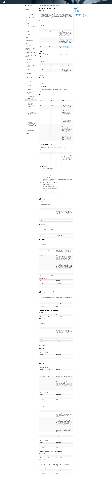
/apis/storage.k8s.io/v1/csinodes (79, 14)
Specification (76, 8)
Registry (27, 31)
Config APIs (29, 69)
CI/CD (27, 35)
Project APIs (29, 86)
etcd (26, 43)
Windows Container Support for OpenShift (30, 49)
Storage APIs (46, 5)
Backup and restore (29, 59)
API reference (28, 62)
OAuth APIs (29, 81)
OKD (34, 5)
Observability (28, 50)
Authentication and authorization (31, 26)
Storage (27, 29)
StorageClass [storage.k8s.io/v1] (30, 108)
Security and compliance (30, 25)
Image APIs (29, 73)
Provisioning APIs (30, 88)
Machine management (29, 42)
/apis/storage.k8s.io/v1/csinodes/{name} (81, 16)
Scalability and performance (30, 52)
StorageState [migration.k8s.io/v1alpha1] (32, 111)
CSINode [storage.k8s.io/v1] (32, 99)
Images (27, 37)
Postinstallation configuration (31, 17)
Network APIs (29, 78)
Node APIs (29, 80)
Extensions (28, 34)
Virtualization (28, 133)
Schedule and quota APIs (31, 92)
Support (27, 20)
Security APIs (29, 93)
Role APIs (28, 90)
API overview (29, 64)
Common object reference (31, 65)
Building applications (29, 39)
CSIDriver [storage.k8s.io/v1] (30, 98)
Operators (27, 32)
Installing (27, 15)
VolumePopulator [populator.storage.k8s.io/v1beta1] (32, 120)
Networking (28, 28)
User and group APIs (30, 130)
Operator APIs (29, 82)
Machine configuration (29, 40)
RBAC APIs (29, 89)
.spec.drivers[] (77, 11)
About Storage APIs (31, 96)
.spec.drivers (77, 10)
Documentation (28, 5)
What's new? (28, 11)
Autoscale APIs (29, 68)
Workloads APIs (29, 131)
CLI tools (27, 23)
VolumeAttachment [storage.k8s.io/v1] (31, 115)
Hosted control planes (29, 45)
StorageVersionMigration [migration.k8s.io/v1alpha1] (32, 113)
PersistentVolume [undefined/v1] (30, 104)
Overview (27, 9)
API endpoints (76, 13)
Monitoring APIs (29, 77)
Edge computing (28, 53)
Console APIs (29, 70)
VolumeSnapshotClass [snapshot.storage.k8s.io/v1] (32, 125)
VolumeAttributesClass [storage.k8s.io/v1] (31, 117)
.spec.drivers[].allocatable (78, 12)
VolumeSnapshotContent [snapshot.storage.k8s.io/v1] (32, 127)
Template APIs (29, 129)
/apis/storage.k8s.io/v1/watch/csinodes (80, 15)
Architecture (28, 12)
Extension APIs (29, 72)
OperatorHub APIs (30, 84)
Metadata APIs (29, 76)
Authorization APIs (30, 66)
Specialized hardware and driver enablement (30, 56)
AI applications (28, 134)
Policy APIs (29, 85)
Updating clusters (29, 18)
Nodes (27, 46)
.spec (75, 9)
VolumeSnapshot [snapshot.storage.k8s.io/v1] (32, 123)
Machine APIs (29, 74)
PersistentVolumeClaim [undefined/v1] (31, 106)
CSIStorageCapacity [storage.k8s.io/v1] (31, 102)
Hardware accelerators (29, 57)
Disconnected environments (30, 14)
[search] (37, 7)
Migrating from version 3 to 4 (31, 61)
